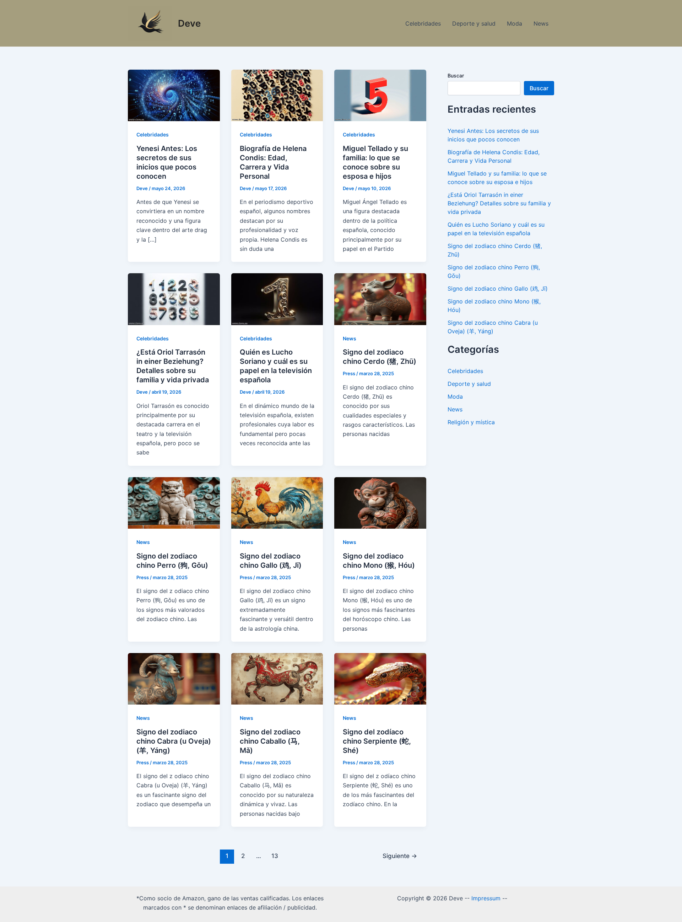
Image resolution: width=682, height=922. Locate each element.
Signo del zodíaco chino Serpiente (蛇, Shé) (377, 741)
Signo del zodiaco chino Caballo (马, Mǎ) (270, 741)
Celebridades (423, 23)
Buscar (456, 75)
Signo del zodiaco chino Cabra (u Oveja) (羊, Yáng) (173, 741)
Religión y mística (471, 422)
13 (274, 855)
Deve (189, 23)
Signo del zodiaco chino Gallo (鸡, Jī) (498, 288)
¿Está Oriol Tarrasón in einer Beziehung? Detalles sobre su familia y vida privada (499, 203)
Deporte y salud (474, 23)
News (541, 23)
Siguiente (400, 855)
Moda (514, 23)
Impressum (485, 898)
